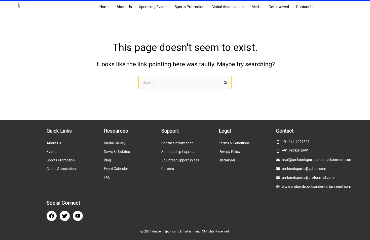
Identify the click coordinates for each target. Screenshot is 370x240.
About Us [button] (124, 7)
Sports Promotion (61, 160)
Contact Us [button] (305, 7)
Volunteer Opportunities (180, 160)
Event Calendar (116, 169)
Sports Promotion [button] (189, 7)
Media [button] (257, 7)
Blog (107, 160)
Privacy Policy (229, 152)
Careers (167, 169)
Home (104, 7)
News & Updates (117, 152)
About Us (54, 143)
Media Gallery (114, 143)
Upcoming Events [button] (153, 7)
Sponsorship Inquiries (178, 152)
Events (52, 152)
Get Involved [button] (279, 7)
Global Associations (62, 169)
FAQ (107, 177)
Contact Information (177, 143)
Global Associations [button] (228, 7)
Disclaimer (227, 160)
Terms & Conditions (234, 143)
